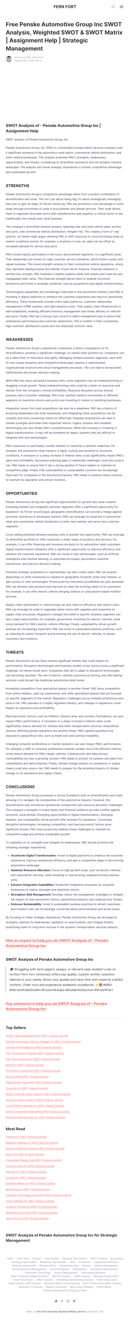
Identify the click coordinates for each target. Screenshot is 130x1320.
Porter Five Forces (23, 1279)
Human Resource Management (29, 1269)
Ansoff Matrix (104, 1286)
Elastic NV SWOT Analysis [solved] (25, 1154)
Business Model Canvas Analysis (62, 1283)
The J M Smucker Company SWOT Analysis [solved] (35, 1053)
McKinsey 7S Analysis (30, 1286)
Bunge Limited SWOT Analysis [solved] (27, 1076)
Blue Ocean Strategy (81, 1286)
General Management (106, 1265)
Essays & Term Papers (74, 1258)
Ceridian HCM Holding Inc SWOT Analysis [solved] (33, 1047)
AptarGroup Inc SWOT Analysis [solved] (28, 1189)
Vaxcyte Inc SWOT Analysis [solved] (26, 1177)
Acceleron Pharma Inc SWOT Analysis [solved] (31, 1206)
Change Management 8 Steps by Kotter (65, 1290)
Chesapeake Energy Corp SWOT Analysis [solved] (33, 1160)
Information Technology (38, 1272)
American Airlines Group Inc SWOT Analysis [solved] (34, 1099)
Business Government (24, 1265)
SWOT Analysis (98, 1258)
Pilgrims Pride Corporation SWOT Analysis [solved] (34, 1082)
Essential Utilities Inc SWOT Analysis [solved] (30, 1183)
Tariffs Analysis (82, 1276)
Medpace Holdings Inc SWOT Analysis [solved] (32, 1142)
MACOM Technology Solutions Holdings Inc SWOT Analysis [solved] (43, 1041)
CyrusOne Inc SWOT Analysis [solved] (27, 1088)
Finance (86, 1265)
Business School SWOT (106, 1276)
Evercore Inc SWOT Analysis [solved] (26, 1136)
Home (10, 1258)
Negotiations (80, 1269)
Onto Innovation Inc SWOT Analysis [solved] (30, 1166)
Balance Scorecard (56, 1286)
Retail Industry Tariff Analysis (25, 1283)
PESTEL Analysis (61, 1276)
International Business (93, 1272)
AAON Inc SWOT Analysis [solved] (25, 1064)
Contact (36, 1258)
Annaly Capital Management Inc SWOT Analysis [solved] (37, 1035)
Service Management (66, 1272)
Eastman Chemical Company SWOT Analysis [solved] (35, 1148)
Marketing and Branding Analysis (75, 1279)
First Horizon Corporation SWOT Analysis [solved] (33, 1070)
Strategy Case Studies (24, 1262)
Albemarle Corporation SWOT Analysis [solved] (32, 1212)
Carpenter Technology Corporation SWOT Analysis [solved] (38, 1195)
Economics (85, 1262)
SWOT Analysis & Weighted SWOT (30, 1276)
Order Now (23, 1258)
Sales (72, 1262)
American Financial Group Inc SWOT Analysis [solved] (35, 1117)
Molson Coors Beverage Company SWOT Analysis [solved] (38, 1094)
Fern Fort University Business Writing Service (61, 1311)
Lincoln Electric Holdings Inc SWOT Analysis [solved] (35, 1105)
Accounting (117, 1258)
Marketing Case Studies (53, 1262)
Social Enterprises (59, 1269)
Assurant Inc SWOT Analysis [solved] (26, 1171)
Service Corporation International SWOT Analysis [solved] (37, 1111)
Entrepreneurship (69, 1265)
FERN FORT (65, 6)
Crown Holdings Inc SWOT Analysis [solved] (30, 1201)
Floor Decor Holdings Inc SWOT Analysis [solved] (33, 1059)
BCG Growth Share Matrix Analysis (102, 1283)
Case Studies (52, 1258)
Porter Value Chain (106, 1279)
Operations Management (104, 1269)
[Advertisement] (65, 92)
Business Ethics (47, 1265)
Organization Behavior (106, 1262)
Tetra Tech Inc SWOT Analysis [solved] (27, 1218)
